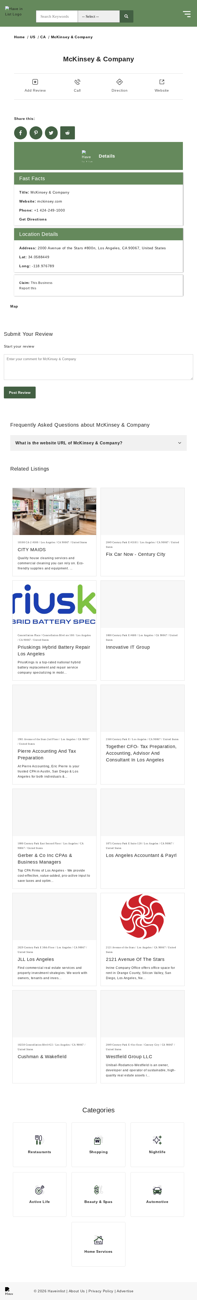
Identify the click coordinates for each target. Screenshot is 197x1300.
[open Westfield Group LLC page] (142, 1013)
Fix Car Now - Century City (135, 554)
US (32, 37)
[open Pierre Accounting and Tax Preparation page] (54, 708)
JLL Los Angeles (36, 959)
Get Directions (33, 219)
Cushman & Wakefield (42, 1056)
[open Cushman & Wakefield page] (54, 1013)
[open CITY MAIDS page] (54, 511)
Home (19, 37)
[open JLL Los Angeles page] (54, 916)
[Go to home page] (19, 16)
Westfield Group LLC (129, 1056)
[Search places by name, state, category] (126, 16)
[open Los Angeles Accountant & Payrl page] (142, 812)
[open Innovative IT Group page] (142, 604)
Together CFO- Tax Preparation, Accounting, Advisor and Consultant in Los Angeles (141, 753)
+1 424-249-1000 (49, 210)
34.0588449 (39, 257)
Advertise (125, 1291)
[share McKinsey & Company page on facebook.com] (20, 132)
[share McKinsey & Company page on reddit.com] (67, 132)
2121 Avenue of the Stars (135, 959)
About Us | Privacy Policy (91, 1291)
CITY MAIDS (32, 549)
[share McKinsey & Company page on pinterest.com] (35, 132)
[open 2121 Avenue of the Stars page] (142, 916)
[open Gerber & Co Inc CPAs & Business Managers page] (54, 812)
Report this (27, 288)
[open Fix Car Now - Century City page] (142, 511)
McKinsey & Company (72, 37)
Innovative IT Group (128, 647)
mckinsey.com (49, 201)
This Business (42, 282)
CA (43, 37)
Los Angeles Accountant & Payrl (141, 855)
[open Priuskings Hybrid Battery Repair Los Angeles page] (54, 604)
